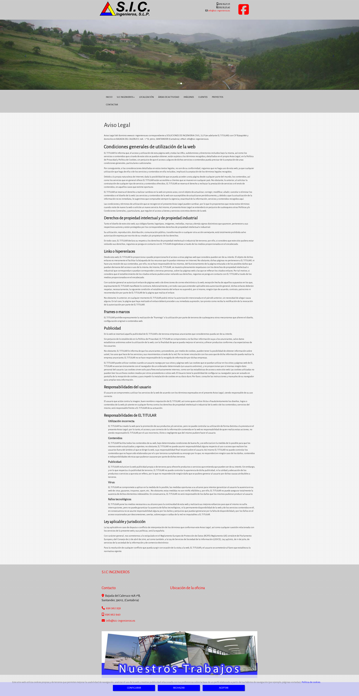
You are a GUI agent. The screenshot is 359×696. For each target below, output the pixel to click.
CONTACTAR (112, 104)
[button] (27, 55)
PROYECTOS (217, 97)
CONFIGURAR (134, 688)
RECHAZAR (179, 688)
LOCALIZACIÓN (146, 97)
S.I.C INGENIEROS (125, 97)
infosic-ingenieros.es (219, 10)
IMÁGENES (189, 97)
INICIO (109, 97)
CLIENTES (203, 97)
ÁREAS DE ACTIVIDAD (168, 97)
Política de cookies (311, 682)
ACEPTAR (223, 688)
